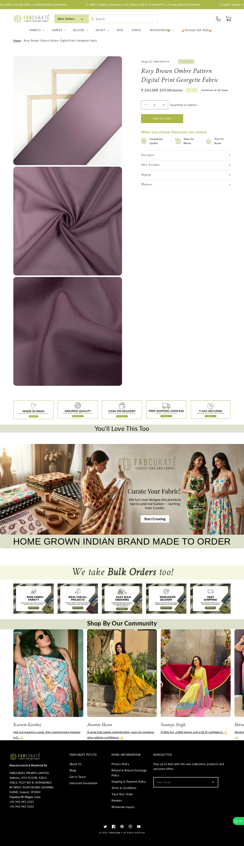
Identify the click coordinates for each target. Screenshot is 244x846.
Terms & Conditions (124, 787)
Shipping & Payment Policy (129, 781)
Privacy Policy (120, 764)
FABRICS (35, 30)
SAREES (57, 30)
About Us (76, 764)
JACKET (101, 30)
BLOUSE (78, 30)
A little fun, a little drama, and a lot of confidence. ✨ (194, 732)
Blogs (73, 770)
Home (17, 40)
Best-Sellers (66, 18)
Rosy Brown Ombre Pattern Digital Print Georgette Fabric (60, 40)
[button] (229, 19)
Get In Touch (78, 776)
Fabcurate (114, 832)
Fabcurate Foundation (84, 783)
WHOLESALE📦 (160, 30)
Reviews (117, 800)
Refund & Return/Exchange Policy (129, 773)
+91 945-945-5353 (22, 806)
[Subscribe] (213, 782)
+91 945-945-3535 (22, 801)
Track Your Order (122, 794)
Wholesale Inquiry (123, 807)
